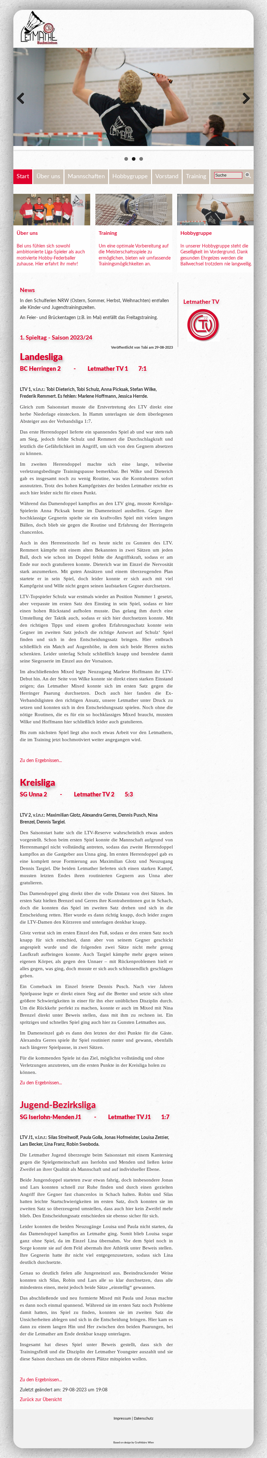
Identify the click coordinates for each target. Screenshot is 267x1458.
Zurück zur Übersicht (41, 1400)
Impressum (122, 1418)
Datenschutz (143, 1418)
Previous (23, 98)
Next (243, 98)
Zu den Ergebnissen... (41, 760)
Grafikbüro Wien (144, 1442)
